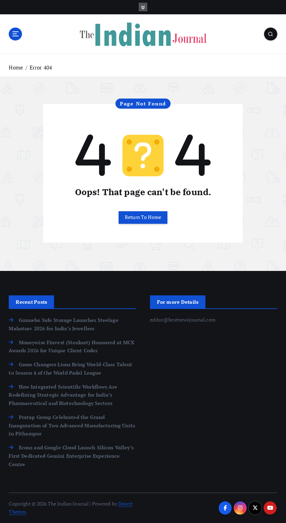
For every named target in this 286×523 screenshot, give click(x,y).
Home (16, 67)
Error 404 (41, 67)
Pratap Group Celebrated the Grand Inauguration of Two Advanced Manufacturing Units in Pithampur (72, 425)
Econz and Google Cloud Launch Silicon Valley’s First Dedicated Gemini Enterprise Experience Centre (71, 455)
